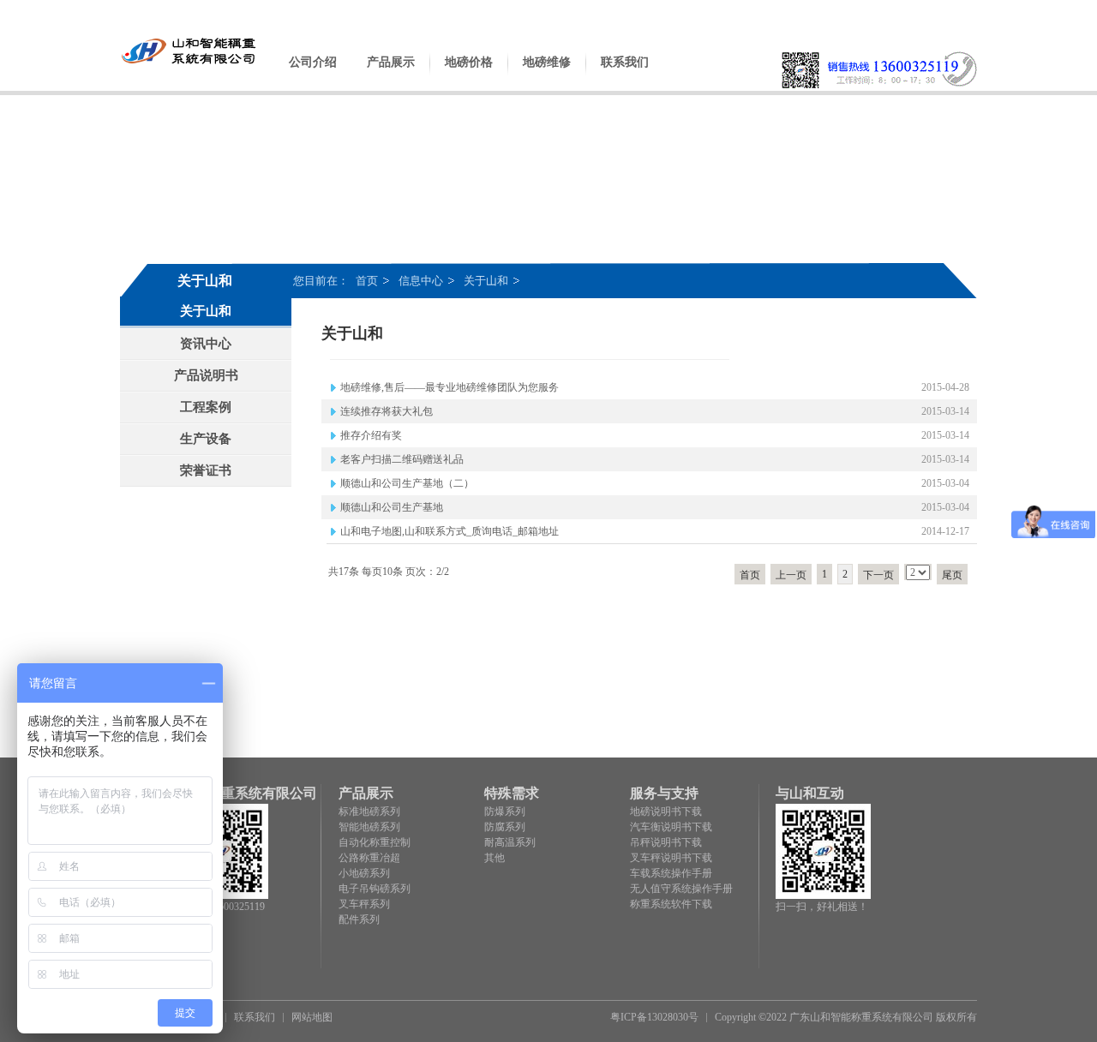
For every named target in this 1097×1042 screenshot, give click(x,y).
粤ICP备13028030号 (654, 1017)
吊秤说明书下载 (666, 842)
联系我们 (625, 62)
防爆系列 (504, 811)
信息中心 (421, 280)
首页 (367, 280)
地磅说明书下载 (666, 811)
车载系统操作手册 (671, 873)
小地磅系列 (364, 873)
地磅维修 (547, 62)
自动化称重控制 (375, 842)
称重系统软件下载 (671, 904)
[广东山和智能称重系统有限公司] (189, 63)
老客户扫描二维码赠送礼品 (402, 459)
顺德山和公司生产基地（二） (407, 483)
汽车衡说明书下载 (671, 827)
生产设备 (205, 439)
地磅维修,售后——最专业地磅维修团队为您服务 (449, 387)
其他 (494, 858)
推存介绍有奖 (371, 435)
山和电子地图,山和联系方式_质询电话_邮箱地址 (449, 531)
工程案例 (205, 407)
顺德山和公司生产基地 (391, 507)
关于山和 (486, 280)
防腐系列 (504, 827)
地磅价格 (469, 62)
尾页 (952, 575)
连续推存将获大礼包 (386, 411)
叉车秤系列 (364, 904)
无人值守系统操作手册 (681, 889)
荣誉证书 (205, 470)
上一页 (791, 575)
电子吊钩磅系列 (375, 889)
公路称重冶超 (369, 858)
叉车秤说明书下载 (671, 858)
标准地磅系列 (369, 811)
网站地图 (312, 1017)
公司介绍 (313, 62)
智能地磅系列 (369, 827)
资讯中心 (205, 343)
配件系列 (359, 919)
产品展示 (391, 62)
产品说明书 (206, 375)
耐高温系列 (510, 842)
